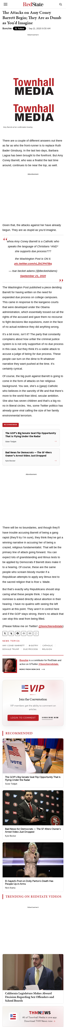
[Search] (61, 4)
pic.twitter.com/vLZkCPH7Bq (33, 263)
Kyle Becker (10, 836)
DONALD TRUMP (10, 649)
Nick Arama (10, 888)
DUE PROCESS (30, 649)
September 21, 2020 (33, 275)
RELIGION (47, 649)
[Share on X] (4, 633)
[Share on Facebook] (17, 633)
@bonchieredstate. (49, 664)
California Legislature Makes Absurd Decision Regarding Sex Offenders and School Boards (29, 996)
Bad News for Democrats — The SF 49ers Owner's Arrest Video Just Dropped (33, 830)
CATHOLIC (48, 645)
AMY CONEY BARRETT (13, 645)
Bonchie (7, 28)
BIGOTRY (33, 645)
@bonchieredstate (51, 626)
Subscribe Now (50, 718)
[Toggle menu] (5, 4)
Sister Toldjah (11, 784)
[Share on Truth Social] (11, 633)
